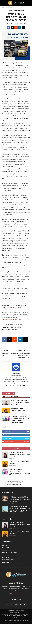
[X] (12, 27)
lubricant (19, 327)
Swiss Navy (14, 329)
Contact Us (5, 557)
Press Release (20, 10)
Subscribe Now (6, 545)
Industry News (9, 7)
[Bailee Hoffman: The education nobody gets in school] (6, 402)
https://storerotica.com (16, 375)
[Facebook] (8, 27)
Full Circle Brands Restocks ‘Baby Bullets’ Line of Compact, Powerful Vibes (20, 419)
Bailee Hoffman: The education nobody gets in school (20, 403)
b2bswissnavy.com (14, 308)
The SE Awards (6, 547)
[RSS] (17, 386)
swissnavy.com (9, 298)
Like (28, 431)
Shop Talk (4, 404)
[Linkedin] (19, 27)
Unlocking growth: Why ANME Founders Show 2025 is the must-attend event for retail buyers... (19, 509)
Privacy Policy (6, 562)
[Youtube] (24, 386)
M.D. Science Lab (6, 329)
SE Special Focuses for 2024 (9, 552)
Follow (27, 434)
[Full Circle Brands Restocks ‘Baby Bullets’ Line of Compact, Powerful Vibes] (6, 418)
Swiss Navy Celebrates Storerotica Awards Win (9, 352)
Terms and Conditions (8, 560)
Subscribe (26, 441)
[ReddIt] (16, 27)
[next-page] (5, 427)
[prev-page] (3, 427)
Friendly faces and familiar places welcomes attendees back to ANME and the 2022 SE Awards (23, 353)
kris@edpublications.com (19, 593)
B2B (12, 327)
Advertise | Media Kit (8, 550)
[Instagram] (11, 386)
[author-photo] (16, 371)
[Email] (23, 27)
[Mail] (14, 386)
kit (15, 327)
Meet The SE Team (7, 555)
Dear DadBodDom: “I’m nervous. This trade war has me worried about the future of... (19, 498)
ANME (8, 327)
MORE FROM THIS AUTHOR (11, 396)
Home (3, 7)
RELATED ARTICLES (8, 393)
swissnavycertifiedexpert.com (11, 319)
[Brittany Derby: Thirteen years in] (6, 410)
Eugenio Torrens (11, 23)
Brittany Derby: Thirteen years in (18, 410)
